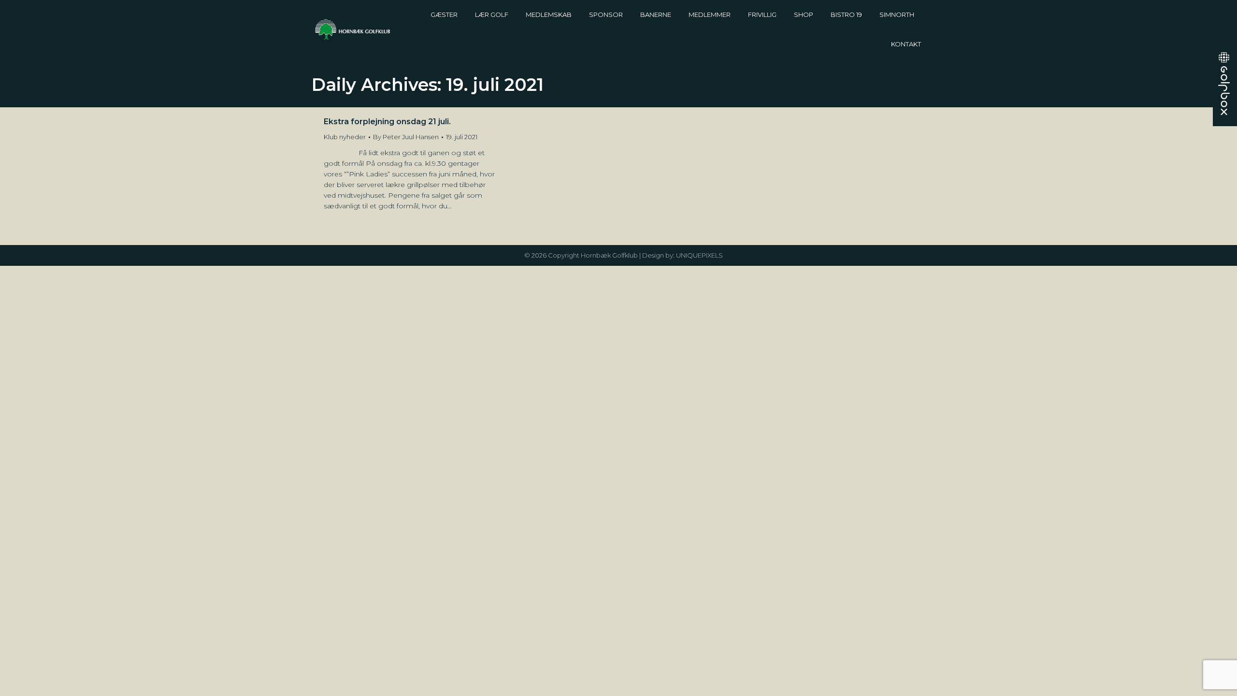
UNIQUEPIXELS (699, 255)
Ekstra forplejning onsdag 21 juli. (387, 121)
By (406, 137)
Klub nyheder (345, 137)
